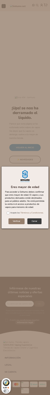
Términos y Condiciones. (31, 212)
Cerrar (34, 221)
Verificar (16, 221)
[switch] (6, 391)
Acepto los (26, 212)
